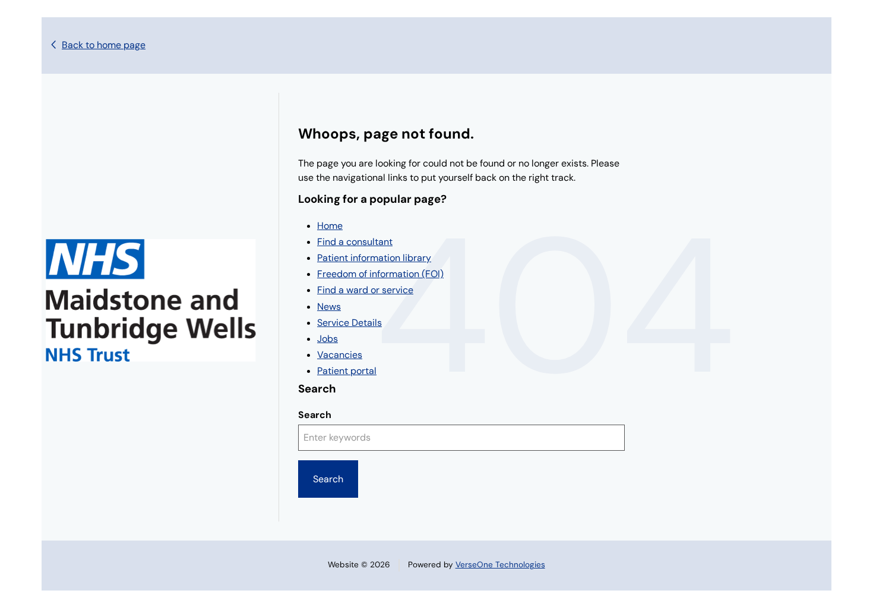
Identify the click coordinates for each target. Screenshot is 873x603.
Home (330, 225)
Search (314, 415)
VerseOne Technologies (500, 565)
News (329, 306)
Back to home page (104, 45)
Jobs (327, 338)
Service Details (349, 322)
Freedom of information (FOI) (380, 274)
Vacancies (339, 354)
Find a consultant (355, 241)
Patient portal (347, 371)
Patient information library (374, 258)
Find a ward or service (365, 290)
